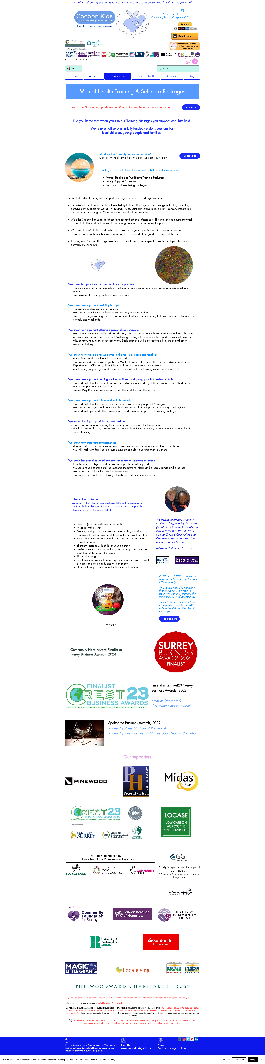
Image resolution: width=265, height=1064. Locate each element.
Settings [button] (226, 1059)
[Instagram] (184, 1039)
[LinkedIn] (196, 1039)
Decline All (239, 1059)
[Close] (261, 1059)
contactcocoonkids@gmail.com (136, 1048)
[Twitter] (188, 1039)
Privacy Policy (109, 1059)
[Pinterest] (192, 1039)
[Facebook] (179, 1039)
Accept (253, 1059)
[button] (192, 61)
